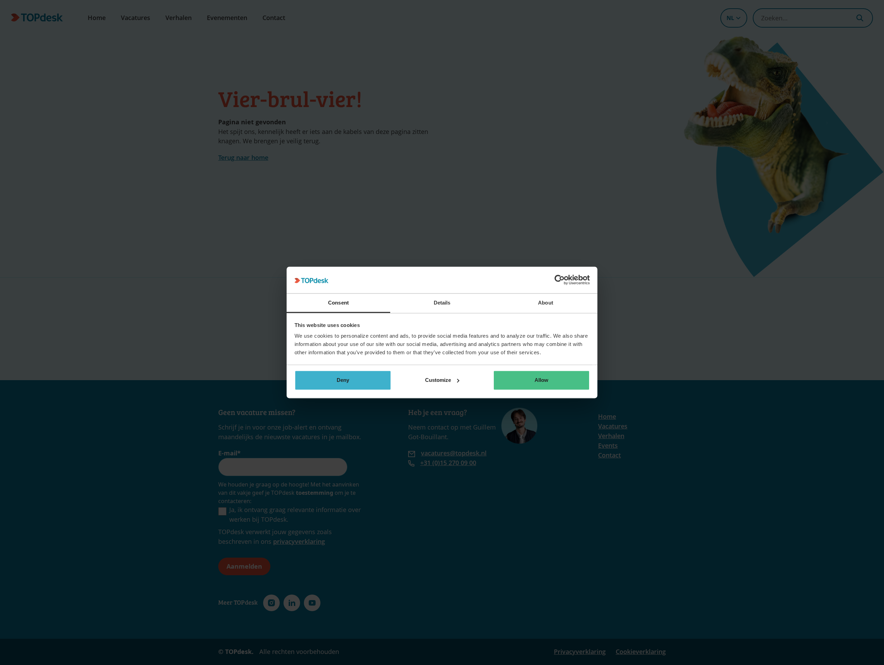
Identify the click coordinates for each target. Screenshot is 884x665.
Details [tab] (442, 303)
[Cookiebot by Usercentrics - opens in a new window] (559, 280)
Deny (343, 380)
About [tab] (545, 303)
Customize (438, 380)
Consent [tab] (338, 303)
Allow (541, 380)
